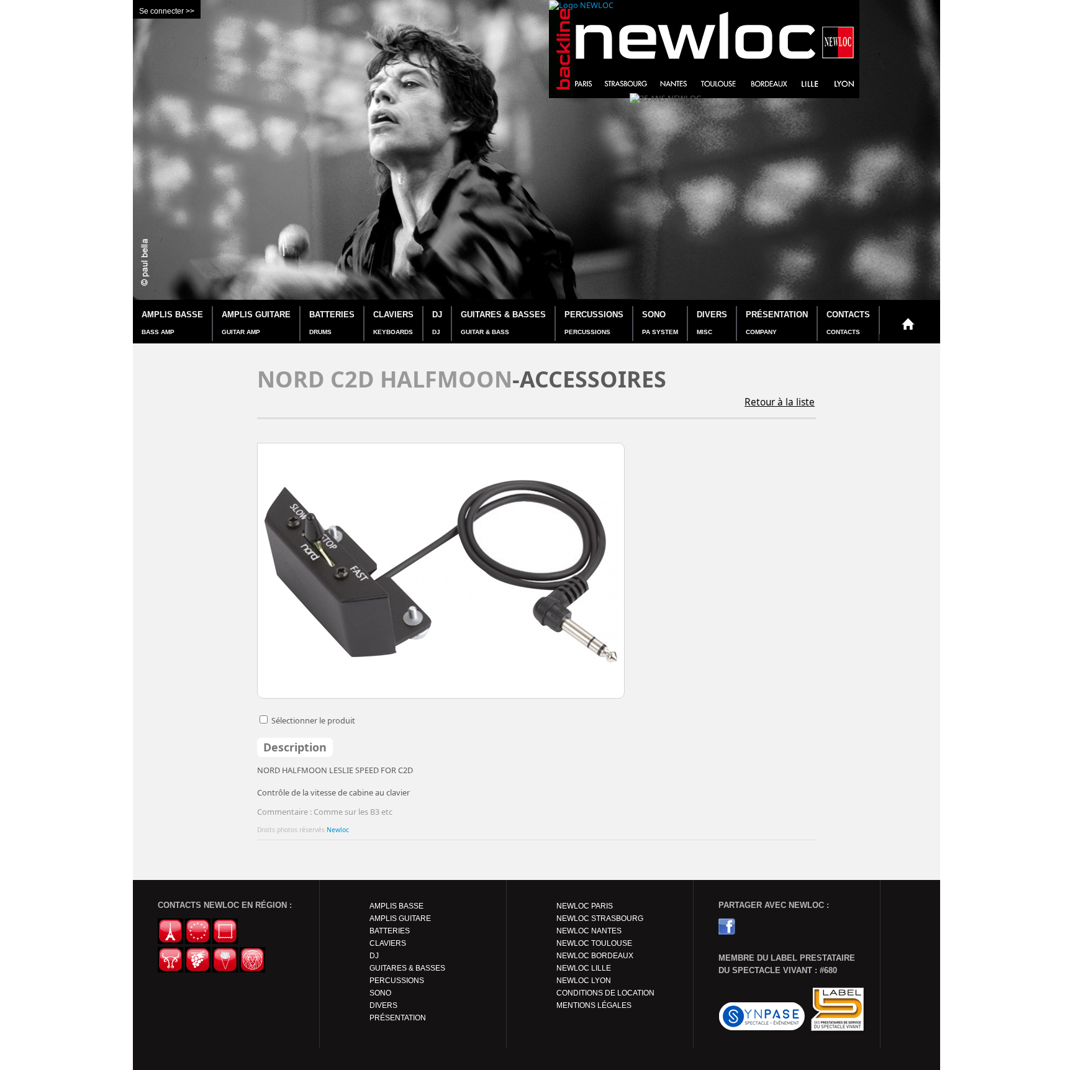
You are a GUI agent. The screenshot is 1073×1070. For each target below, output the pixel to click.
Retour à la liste (780, 402)
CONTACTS (848, 322)
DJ (437, 322)
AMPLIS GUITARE (256, 322)
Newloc (338, 829)
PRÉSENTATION (777, 322)
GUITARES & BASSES (503, 322)
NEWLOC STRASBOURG (599, 918)
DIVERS (712, 322)
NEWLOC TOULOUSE (594, 943)
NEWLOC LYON (583, 980)
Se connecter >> (166, 11)
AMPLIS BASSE (172, 322)
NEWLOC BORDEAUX (594, 955)
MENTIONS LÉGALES (594, 1005)
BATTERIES (332, 322)
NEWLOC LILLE (583, 968)
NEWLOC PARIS (584, 906)
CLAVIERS (393, 322)
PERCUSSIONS (593, 322)
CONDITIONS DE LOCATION (605, 993)
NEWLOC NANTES (589, 931)
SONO (660, 322)
